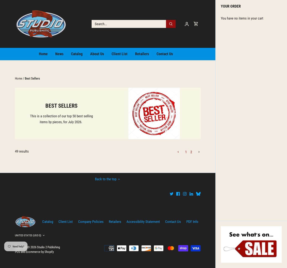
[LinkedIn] (191, 193)
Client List (65, 222)
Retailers (115, 222)
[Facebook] (178, 193)
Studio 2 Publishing (48, 247)
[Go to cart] (196, 24)
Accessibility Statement (143, 222)
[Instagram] (185, 193)
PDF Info (192, 222)
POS (17, 252)
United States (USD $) (28, 235)
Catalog (47, 222)
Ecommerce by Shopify (40, 252)
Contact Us (173, 222)
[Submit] (171, 24)
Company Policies (91, 222)
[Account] (186, 24)
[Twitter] (171, 193)
